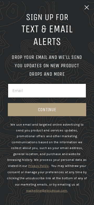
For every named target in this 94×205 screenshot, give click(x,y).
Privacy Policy (38, 166)
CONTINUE (47, 109)
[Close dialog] (86, 7)
